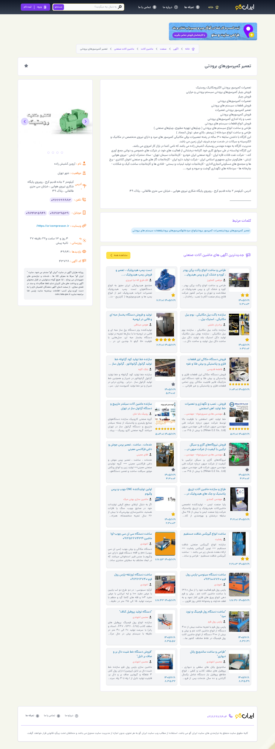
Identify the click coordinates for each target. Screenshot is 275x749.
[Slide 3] (53, 152)
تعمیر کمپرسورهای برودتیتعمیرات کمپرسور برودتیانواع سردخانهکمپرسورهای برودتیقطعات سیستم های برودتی (191, 231)
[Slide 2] (57, 152)
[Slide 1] (62, 152)
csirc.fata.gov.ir (62, 294)
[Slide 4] (48, 152)
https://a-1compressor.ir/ (52, 226)
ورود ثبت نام (33, 7)
